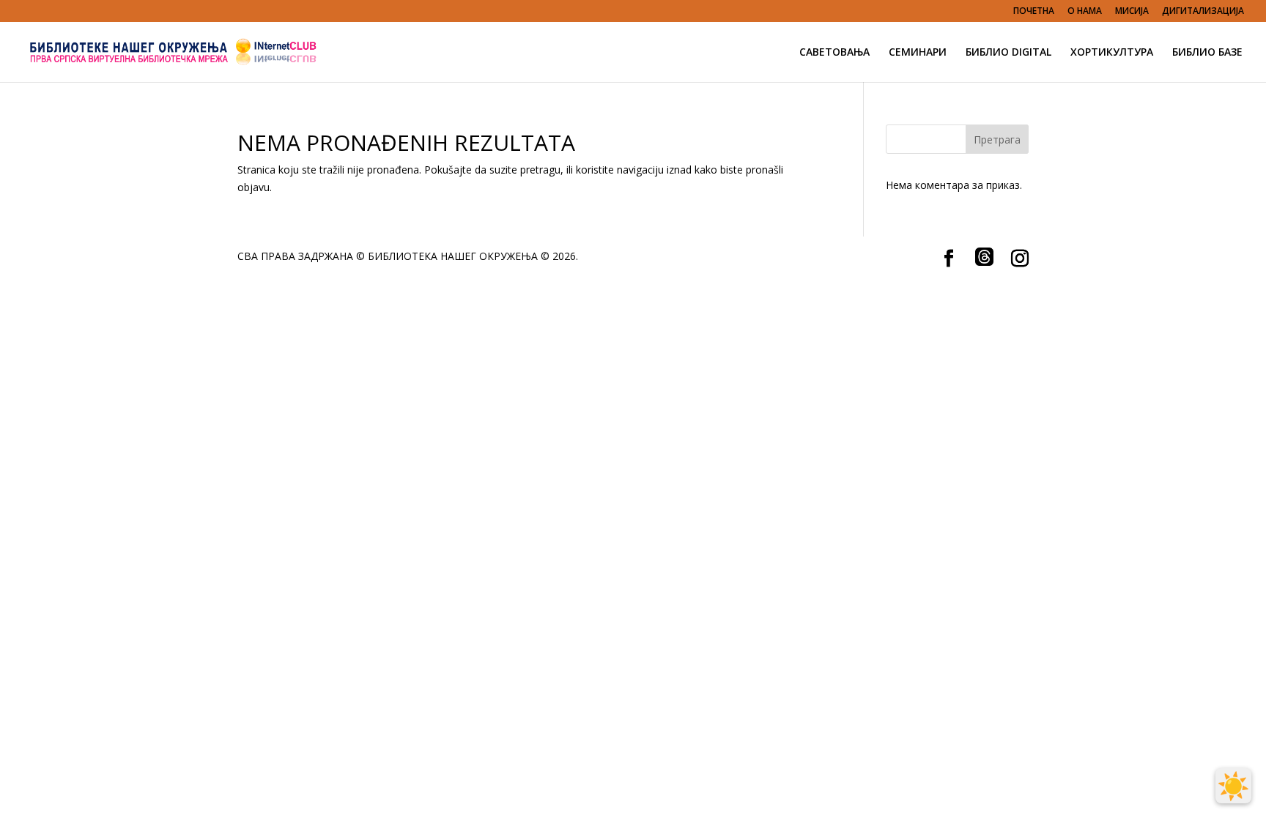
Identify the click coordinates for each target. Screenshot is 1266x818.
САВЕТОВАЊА (834, 53)
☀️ (1233, 785)
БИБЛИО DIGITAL (1008, 53)
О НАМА (1084, 12)
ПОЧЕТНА (1033, 12)
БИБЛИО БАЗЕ (1207, 53)
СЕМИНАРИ (918, 53)
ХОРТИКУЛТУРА (1111, 53)
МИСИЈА (1132, 12)
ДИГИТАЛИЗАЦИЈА (1203, 12)
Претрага (997, 139)
